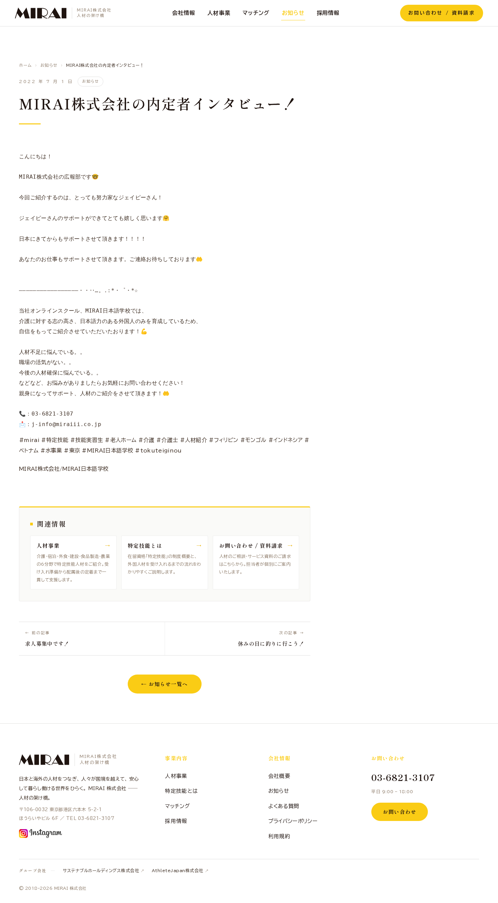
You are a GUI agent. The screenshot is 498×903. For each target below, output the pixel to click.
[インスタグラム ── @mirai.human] (40, 833)
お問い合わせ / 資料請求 (441, 13)
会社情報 (183, 13)
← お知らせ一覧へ (164, 683)
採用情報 (328, 13)
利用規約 (279, 836)
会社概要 (279, 776)
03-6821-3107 (403, 777)
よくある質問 (283, 806)
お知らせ (293, 13)
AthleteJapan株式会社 (178, 870)
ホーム (25, 65)
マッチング (256, 13)
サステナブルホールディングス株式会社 (101, 870)
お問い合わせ (399, 811)
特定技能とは (181, 791)
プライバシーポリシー (292, 821)
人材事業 (218, 13)
